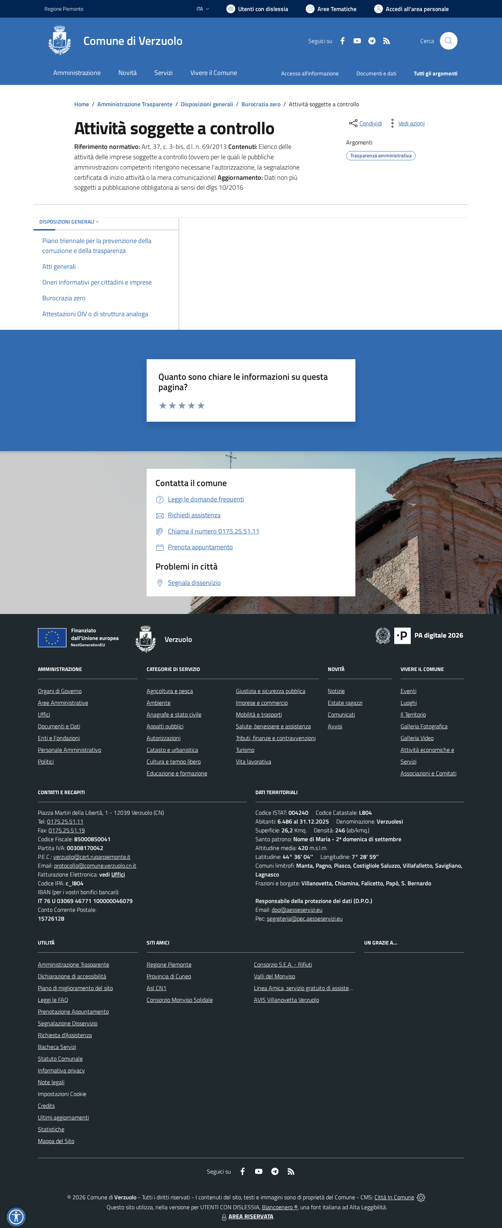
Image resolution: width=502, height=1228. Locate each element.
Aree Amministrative (63, 702)
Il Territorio (413, 714)
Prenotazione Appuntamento (73, 1011)
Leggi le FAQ (53, 999)
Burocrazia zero (260, 104)
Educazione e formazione (177, 773)
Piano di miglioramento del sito (75, 988)
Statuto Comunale (60, 1058)
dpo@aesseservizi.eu (297, 909)
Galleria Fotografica (424, 726)
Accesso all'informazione (310, 73)
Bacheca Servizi (57, 1046)
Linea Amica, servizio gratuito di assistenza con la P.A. (319, 988)
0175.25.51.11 (65, 821)
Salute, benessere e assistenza (273, 726)
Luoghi (409, 702)
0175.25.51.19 (67, 830)
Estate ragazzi (345, 702)
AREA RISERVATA (251, 1216)
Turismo (245, 749)
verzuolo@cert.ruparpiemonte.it (91, 856)
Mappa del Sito (56, 1140)
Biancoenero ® (280, 1207)
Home (81, 104)
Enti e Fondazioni (59, 737)
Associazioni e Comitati (428, 773)
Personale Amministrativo (69, 749)
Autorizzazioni (163, 737)
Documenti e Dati (59, 726)
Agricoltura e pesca (170, 690)
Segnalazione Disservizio (67, 1023)
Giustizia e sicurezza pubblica (270, 690)
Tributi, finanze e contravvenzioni (276, 737)
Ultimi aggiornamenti (63, 1117)
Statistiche (51, 1129)
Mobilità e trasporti (259, 714)
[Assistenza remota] (421, 1197)
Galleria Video (417, 737)
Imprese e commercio (262, 702)
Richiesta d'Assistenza (65, 1035)
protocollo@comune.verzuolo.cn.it (95, 865)
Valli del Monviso (274, 976)
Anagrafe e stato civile (174, 714)
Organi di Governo (60, 690)
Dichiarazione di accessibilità (72, 976)
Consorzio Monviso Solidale (180, 999)
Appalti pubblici (165, 726)
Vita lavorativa (253, 761)
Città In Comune (394, 1197)
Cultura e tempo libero (174, 761)
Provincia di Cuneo (169, 976)
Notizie (336, 690)
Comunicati (341, 714)
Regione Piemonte (63, 9)
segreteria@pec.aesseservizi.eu (305, 918)
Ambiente (159, 702)
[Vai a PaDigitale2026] (419, 635)
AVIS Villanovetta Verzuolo (286, 999)
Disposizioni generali (207, 104)
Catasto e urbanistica (172, 749)
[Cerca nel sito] (449, 41)
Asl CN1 (156, 988)
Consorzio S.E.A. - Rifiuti (283, 964)
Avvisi (335, 726)
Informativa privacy (61, 1070)
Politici (46, 761)
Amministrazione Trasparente (134, 104)
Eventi (408, 690)
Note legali (51, 1082)
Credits (46, 1105)
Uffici (44, 714)
